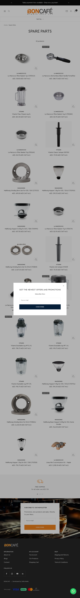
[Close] (63, 285)
